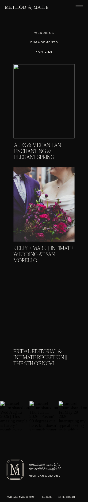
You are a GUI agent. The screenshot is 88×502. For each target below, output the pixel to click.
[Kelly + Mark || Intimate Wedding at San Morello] (43, 204)
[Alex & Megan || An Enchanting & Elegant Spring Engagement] (43, 101)
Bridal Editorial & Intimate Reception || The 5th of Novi (40, 358)
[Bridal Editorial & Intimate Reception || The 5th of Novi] (43, 307)
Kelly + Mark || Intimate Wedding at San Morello (43, 255)
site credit (67, 497)
